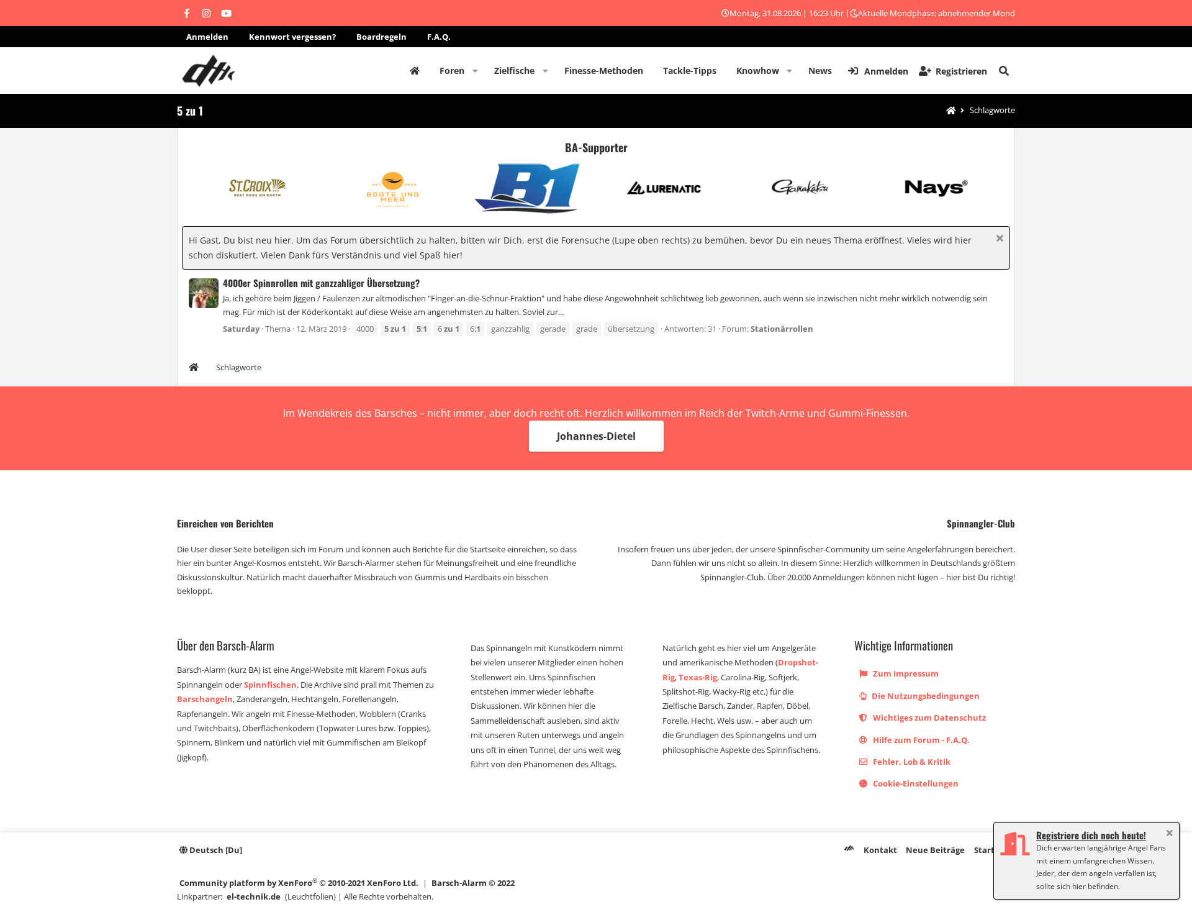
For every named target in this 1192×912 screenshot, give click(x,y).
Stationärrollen (782, 328)
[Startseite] (951, 110)
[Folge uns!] (186, 13)
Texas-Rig (698, 677)
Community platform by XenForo (298, 882)
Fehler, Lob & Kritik (910, 761)
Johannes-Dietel (596, 436)
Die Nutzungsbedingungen (925, 695)
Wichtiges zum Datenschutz (928, 717)
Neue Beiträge (935, 849)
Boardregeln (381, 36)
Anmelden (207, 36)
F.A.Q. (439, 36)
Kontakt (880, 849)
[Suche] (1004, 70)
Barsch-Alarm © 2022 (473, 882)
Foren (452, 70)
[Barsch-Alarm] (849, 850)
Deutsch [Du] (214, 849)
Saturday (241, 328)
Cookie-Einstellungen (915, 783)
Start (984, 849)
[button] (475, 70)
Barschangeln (205, 699)
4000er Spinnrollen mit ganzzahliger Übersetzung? (321, 283)
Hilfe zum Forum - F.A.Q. (920, 740)
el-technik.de (254, 896)
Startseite (414, 70)
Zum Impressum (905, 673)
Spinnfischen (270, 684)
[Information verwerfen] (998, 239)
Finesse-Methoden (603, 70)
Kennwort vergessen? (292, 36)
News (820, 70)
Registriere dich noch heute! (1091, 835)
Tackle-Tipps (689, 70)
